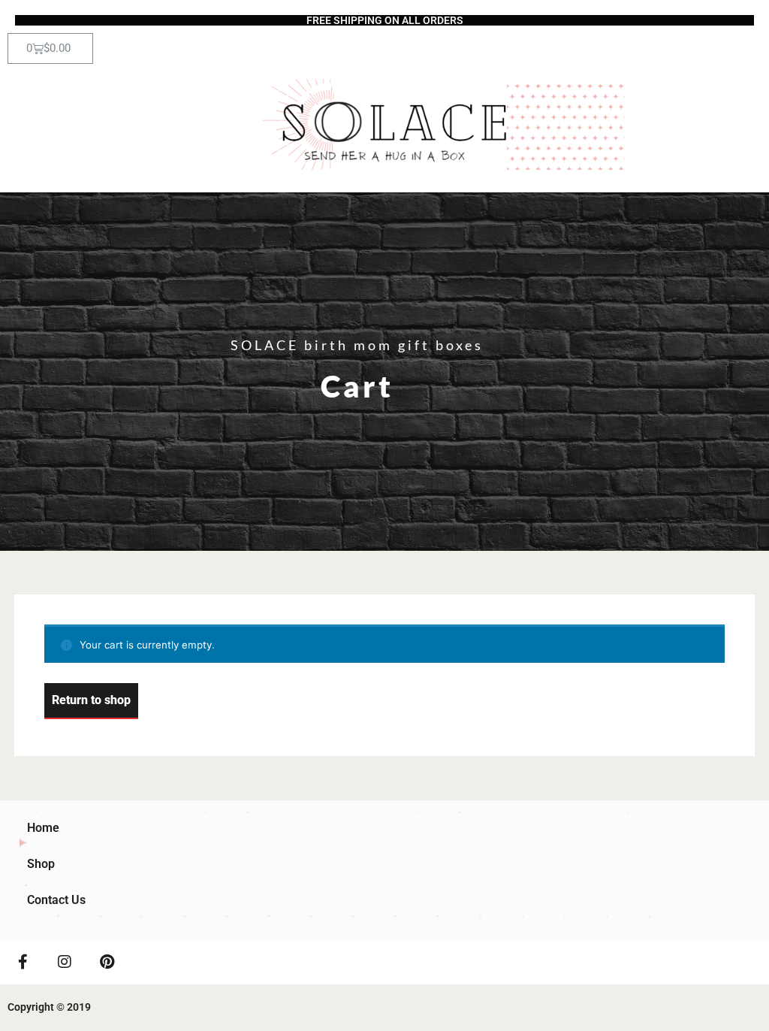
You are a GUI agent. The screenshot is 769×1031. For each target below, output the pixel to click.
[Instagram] (65, 962)
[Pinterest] (107, 962)
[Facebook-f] (23, 962)
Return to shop (91, 700)
